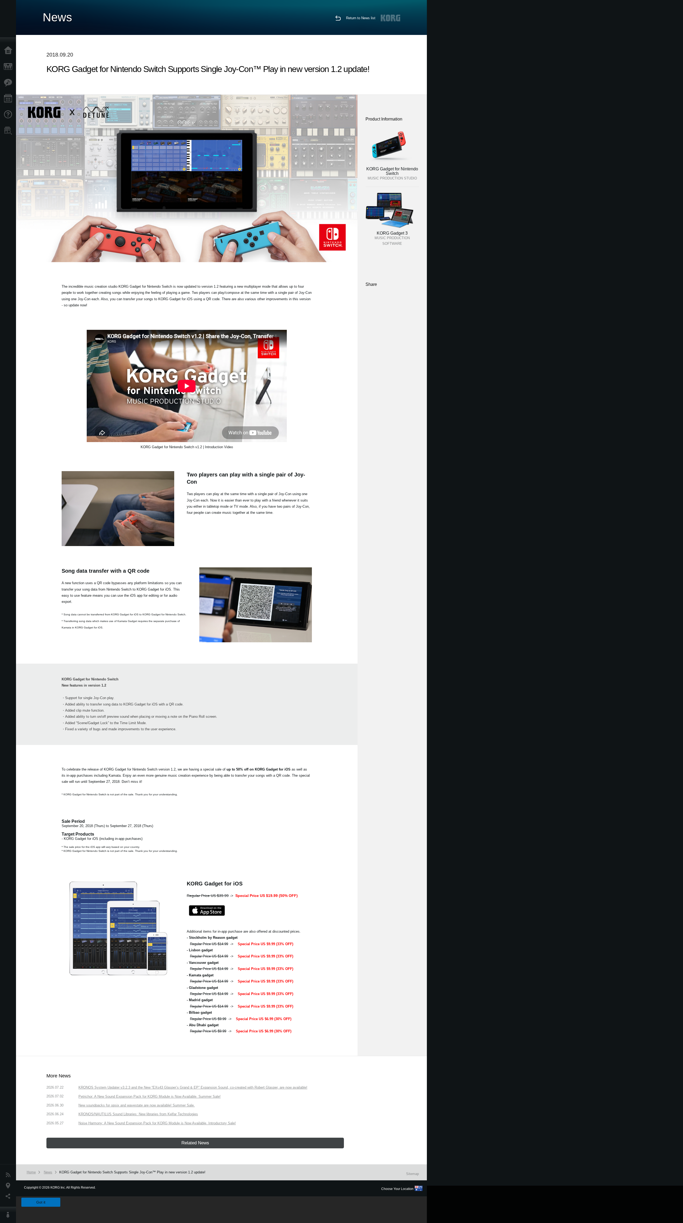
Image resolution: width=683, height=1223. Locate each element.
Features (9, 83)
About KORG (9, 1215)
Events (9, 99)
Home (9, 51)
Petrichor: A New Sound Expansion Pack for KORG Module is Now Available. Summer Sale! (149, 1096)
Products (9, 67)
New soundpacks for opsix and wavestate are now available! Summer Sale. (136, 1105)
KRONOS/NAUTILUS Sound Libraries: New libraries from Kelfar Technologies (138, 1114)
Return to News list (360, 18)
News (9, 1175)
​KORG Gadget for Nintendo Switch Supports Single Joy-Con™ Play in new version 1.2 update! (132, 1172)
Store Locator (9, 131)
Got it (40, 1202)
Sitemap (412, 1174)
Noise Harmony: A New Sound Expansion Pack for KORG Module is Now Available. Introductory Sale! (157, 1123)
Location (9, 1185)
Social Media (9, 1196)
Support (9, 115)
